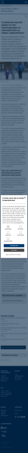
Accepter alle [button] (14, 245)
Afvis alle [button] (14, 250)
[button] (14, 255)
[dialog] (14, 226)
